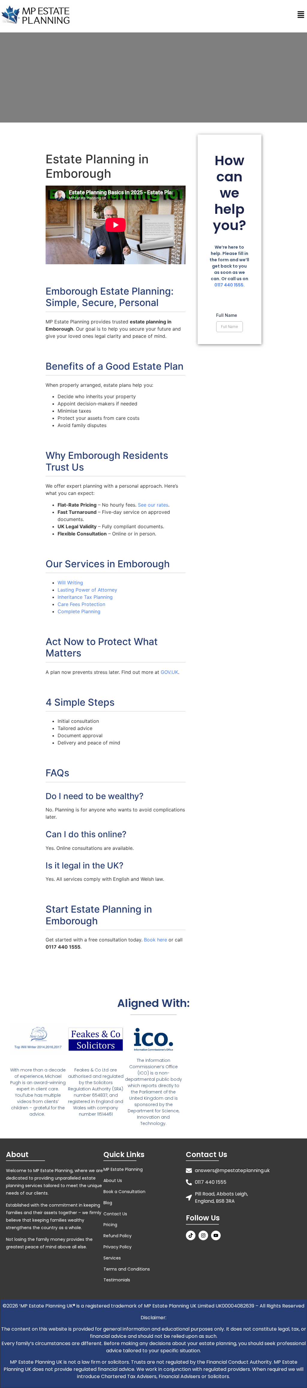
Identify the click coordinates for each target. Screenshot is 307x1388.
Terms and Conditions (126, 1269)
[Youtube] (216, 1235)
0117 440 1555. (229, 285)
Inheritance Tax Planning (85, 597)
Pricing (110, 1225)
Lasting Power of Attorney (87, 590)
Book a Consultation (124, 1192)
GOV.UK (169, 672)
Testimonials (116, 1280)
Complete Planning (79, 611)
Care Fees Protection (81, 604)
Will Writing (70, 583)
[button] (301, 14)
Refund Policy (117, 1236)
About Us (112, 1180)
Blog (107, 1203)
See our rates (153, 505)
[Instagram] (203, 1235)
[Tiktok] (190, 1235)
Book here (155, 940)
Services (112, 1258)
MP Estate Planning (123, 1169)
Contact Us (115, 1214)
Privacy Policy (117, 1247)
